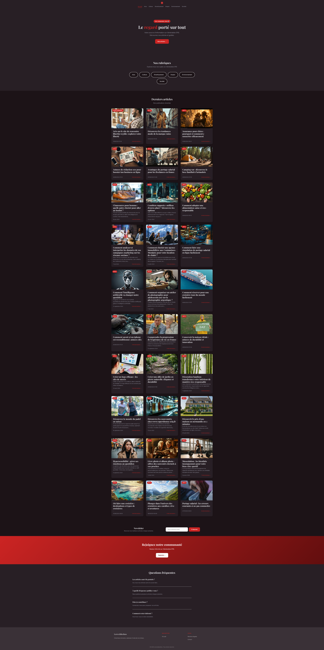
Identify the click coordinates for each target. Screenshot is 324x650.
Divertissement (159, 6)
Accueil (140, 6)
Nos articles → (162, 41)
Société (184, 6)
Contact (190, 639)
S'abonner (194, 529)
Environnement (175, 6)
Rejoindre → (162, 555)
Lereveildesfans (120, 634)
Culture (151, 6)
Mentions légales (192, 636)
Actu (145, 6)
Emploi (167, 6)
